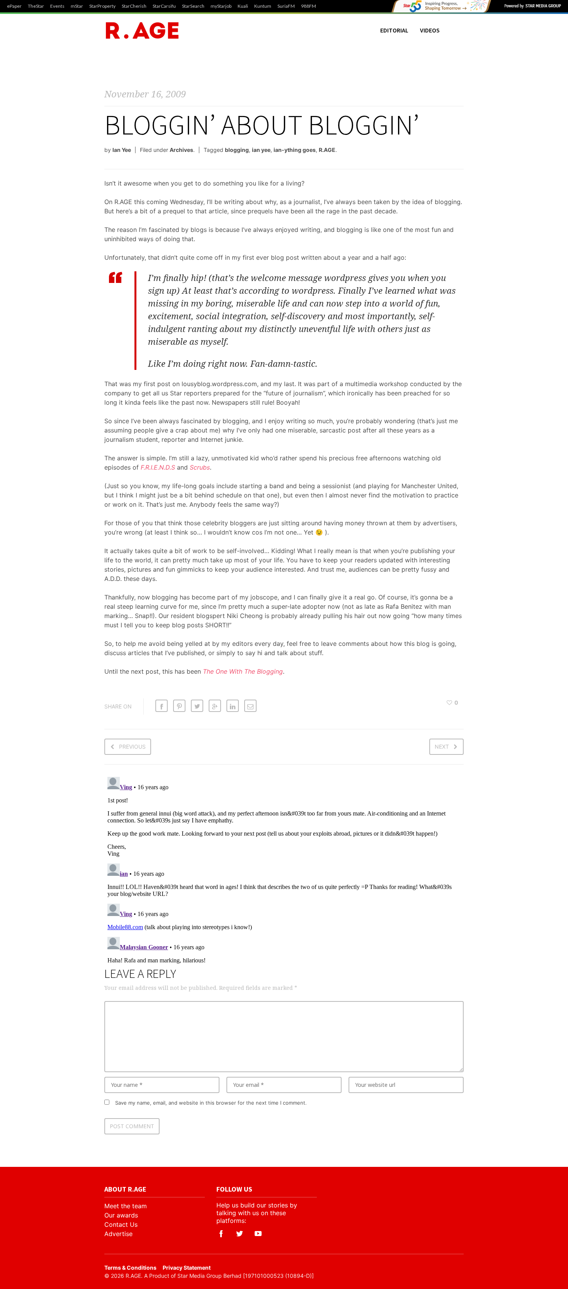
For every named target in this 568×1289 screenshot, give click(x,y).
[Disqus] (284, 870)
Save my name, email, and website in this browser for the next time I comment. (211, 1103)
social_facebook (221, 1233)
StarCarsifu (164, 6)
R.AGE (327, 149)
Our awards (121, 1215)
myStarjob (221, 6)
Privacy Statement (187, 1267)
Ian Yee (121, 149)
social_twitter (239, 1233)
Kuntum (262, 6)
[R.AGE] (142, 30)
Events (57, 6)
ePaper (14, 6)
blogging (237, 149)
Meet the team (125, 1206)
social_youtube (258, 1233)
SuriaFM (286, 6)
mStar (77, 6)
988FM (308, 6)
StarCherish (134, 6)
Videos (430, 30)
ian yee (261, 149)
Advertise (118, 1234)
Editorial (394, 30)
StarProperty (102, 6)
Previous (132, 746)
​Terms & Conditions (130, 1267)
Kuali (243, 6)
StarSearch (193, 6)
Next (442, 746)
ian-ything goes (295, 149)
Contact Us (121, 1224)
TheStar (36, 6)
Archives (181, 149)
